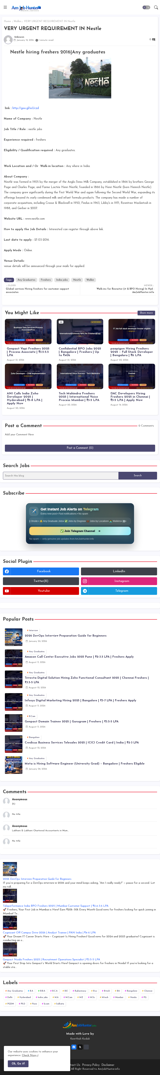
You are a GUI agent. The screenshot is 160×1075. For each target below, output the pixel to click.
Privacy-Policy (91, 1065)
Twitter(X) (41, 581)
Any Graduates (26, 280)
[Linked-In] (86, 1047)
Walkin (17, 21)
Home (7, 21)
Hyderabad (25, 997)
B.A (31, 991)
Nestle (77, 280)
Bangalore (132, 991)
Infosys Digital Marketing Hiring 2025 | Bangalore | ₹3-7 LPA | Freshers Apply (80, 700)
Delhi (9, 997)
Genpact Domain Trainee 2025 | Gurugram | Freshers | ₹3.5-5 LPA (71, 721)
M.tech (105, 997)
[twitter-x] (80, 1047)
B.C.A (55, 991)
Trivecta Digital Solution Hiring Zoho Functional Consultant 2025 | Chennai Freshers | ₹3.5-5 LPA (87, 680)
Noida (133, 997)
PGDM (10, 1004)
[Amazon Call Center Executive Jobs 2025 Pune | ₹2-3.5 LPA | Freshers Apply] (13, 658)
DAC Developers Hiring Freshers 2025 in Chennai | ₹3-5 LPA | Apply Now (130, 397)
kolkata (60, 1004)
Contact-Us (72, 1065)
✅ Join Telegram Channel (80, 530)
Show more (146, 313)
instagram (122, 581)
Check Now (29, 1055)
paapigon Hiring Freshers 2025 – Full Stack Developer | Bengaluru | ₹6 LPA (131, 352)
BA (118, 991)
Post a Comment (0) (80, 448)
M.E (81, 997)
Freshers (46, 280)
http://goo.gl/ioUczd (25, 108)
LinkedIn (119, 571)
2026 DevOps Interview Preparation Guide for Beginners (66, 635)
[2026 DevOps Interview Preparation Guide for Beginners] (13, 637)
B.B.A (42, 991)
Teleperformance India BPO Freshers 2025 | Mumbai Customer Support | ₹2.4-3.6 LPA (55, 906)
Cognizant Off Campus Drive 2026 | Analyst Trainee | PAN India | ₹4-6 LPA (49, 932)
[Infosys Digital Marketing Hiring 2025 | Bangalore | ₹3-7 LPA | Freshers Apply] (13, 702)
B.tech (107, 991)
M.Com (69, 997)
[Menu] (5, 7)
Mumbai (119, 997)
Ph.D (23, 1004)
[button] (146, 7)
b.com (46, 1004)
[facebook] (73, 1047)
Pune (34, 1004)
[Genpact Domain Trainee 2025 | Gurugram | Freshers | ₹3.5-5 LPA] (13, 723)
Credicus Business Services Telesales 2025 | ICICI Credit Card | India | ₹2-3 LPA (82, 742)
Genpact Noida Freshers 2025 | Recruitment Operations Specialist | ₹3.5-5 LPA (51, 959)
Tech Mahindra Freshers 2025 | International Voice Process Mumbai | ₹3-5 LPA (79, 397)
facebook (44, 571)
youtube (44, 590)
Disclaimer (107, 1065)
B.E (66, 991)
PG (145, 997)
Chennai (148, 991)
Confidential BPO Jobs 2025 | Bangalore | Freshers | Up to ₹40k (80, 352)
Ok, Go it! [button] (18, 1063)
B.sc (95, 991)
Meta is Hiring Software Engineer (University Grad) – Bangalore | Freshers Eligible (85, 763)
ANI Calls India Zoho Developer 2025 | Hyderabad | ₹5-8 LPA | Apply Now (24, 398)
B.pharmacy (80, 991)
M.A (57, 997)
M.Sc (92, 997)
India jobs (62, 280)
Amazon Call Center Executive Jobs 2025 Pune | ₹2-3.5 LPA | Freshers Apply (79, 656)
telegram (121, 590)
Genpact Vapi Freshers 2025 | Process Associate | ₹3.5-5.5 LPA (28, 352)
